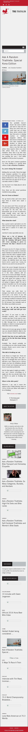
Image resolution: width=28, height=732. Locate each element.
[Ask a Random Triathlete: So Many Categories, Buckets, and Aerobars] (14, 477)
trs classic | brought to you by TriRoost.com (11, 2)
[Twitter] (3, 4)
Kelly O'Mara (11, 120)
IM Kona (4, 70)
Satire (3, 628)
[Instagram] (9, 4)
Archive (16, 728)
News (3, 610)
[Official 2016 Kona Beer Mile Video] (14, 608)
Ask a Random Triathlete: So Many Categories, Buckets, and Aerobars (13, 483)
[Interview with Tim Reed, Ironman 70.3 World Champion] (14, 674)
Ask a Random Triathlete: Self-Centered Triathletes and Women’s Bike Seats (14, 523)
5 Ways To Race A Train (11, 662)
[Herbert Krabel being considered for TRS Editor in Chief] (14, 627)
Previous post (15, 398)
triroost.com (13, 393)
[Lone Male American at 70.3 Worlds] (14, 711)
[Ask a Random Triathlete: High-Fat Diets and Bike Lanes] (14, 496)
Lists (3, 660)
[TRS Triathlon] (14, 11)
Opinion (4, 459)
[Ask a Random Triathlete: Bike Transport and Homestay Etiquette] (14, 457)
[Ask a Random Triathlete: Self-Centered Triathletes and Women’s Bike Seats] (14, 516)
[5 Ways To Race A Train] (14, 658)
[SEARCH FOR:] (14, 51)
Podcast (4, 676)
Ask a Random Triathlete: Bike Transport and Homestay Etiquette (14, 463)
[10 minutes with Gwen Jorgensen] (14, 589)
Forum (11, 728)
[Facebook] (6, 4)
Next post (13, 400)
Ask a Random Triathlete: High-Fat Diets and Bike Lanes (12, 503)
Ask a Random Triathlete (15, 68)
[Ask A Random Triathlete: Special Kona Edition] (14, 645)
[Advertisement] (14, 30)
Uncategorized (6, 591)
